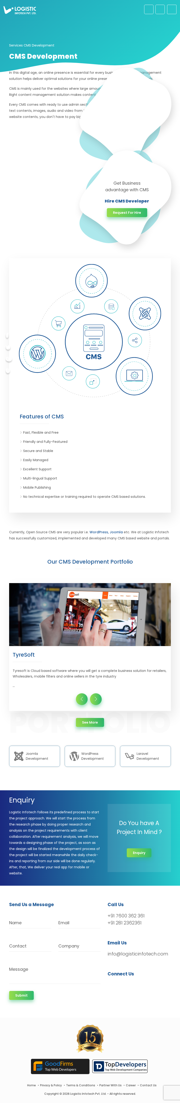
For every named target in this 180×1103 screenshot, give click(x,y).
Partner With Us (110, 1085)
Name (15, 923)
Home (31, 1085)
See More (93, 722)
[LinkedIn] (133, 986)
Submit (21, 995)
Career (131, 1085)
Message (18, 969)
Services (16, 45)
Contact (17, 946)
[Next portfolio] (96, 699)
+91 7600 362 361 (126, 915)
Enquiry (139, 852)
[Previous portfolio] (82, 699)
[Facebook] (7, 335)
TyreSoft (24, 655)
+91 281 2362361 (125, 923)
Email (63, 923)
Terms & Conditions (80, 1085)
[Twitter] (8, 347)
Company (68, 946)
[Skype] (8, 371)
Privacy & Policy (51, 1085)
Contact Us (148, 1085)
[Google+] (9, 359)
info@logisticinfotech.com (138, 954)
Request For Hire (127, 212)
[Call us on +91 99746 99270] (160, 9)
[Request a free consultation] (149, 9)
